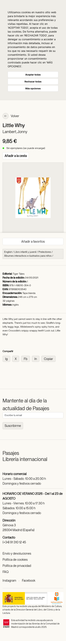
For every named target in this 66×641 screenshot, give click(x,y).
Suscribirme (13, 426)
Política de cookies (15, 560)
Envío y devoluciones (17, 553)
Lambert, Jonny (15, 131)
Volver (14, 116)
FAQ (5, 572)
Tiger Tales (19, 273)
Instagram (9, 580)
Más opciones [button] (33, 88)
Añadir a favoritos (33, 241)
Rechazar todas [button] (33, 81)
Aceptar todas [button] (33, 74)
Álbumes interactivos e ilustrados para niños (28, 255)
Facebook (28, 580)
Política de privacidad (17, 566)
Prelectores (44, 251)
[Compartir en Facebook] (26, 358)
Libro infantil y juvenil (25, 251)
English (8, 251)
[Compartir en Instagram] (7, 358)
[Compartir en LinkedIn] (36, 358)
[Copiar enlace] (49, 358)
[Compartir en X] (16, 358)
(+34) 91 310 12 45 (14, 542)
